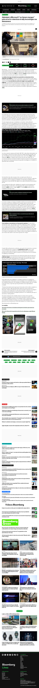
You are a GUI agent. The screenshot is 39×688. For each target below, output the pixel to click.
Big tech (19, 360)
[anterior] (3, 352)
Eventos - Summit (22, 680)
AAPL (18, 187)
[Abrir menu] (3, 6)
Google (19, 362)
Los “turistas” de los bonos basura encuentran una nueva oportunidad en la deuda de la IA (14, 474)
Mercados (3, 673)
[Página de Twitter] (5, 655)
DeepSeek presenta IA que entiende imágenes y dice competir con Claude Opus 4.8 (10, 606)
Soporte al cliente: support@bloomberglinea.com (27, 682)
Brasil (21, 656)
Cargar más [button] (19, 611)
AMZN (7, 187)
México (21, 657)
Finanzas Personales (5, 677)
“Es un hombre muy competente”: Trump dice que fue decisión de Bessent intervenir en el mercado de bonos (16, 418)
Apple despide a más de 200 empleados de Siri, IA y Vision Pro (15, 425)
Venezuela (21, 660)
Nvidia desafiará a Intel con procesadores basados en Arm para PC (21, 105)
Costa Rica (22, 665)
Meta (28, 362)
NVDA (26, 187)
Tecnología (5, 14)
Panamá (21, 663)
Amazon (14, 362)
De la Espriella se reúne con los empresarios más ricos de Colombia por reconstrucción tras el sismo (10, 352)
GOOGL (25, 73)
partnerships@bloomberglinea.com (25, 681)
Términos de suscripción (24, 674)
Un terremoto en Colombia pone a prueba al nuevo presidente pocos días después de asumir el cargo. (15, 512)
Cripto (3, 676)
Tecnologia (24, 360)
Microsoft (33, 360)
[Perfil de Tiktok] (15, 655)
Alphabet (23, 362)
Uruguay (21, 664)
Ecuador (21, 662)
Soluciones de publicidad (24, 683)
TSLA (30, 155)
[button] (36, 29)
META (8, 157)
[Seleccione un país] (14, 6)
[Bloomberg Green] (19, 522)
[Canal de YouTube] (7, 655)
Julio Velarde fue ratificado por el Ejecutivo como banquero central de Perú (28, 589)
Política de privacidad (23, 673)
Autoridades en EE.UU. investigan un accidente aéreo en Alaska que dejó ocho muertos (10, 589)
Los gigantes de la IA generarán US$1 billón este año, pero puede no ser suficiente (18, 497)
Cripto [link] (28, 9)
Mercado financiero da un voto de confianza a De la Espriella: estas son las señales (10, 554)
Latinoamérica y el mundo (24, 655)
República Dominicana (23, 667)
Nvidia (10, 362)
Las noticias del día (6, 360)
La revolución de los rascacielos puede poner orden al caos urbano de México (17, 494)
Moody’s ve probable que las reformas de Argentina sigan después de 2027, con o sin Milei (10, 571)
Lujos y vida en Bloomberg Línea (10, 614)
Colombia (21, 659)
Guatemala (22, 668)
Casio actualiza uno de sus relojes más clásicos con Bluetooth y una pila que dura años (10, 644)
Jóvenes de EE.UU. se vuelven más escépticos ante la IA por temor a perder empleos (28, 352)
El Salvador (22, 666)
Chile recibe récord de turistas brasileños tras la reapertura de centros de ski (27, 554)
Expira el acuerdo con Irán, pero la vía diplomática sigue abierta (16, 508)
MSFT (16, 73)
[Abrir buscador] (5, 6)
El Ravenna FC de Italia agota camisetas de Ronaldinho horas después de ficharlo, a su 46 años (27, 644)
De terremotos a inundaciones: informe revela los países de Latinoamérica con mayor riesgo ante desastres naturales (15, 528)
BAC (3, 87)
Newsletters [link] (13, 9)
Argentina (21, 658)
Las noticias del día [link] (6, 9)
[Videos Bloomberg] (19, 505)
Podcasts (3, 678)
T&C (21, 676)
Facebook (32, 362)
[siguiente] (36, 352)
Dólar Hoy (3, 674)
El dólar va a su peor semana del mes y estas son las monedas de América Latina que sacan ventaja (16, 457)
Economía (3, 672)
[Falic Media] (35, 7)
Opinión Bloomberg (6, 491)
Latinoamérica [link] (34, 9)
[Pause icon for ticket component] (2, 12)
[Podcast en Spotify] (17, 655)
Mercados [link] (18, 9)
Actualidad (3, 675)
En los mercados (14, 360)
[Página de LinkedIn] (12, 655)
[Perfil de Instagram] (10, 655)
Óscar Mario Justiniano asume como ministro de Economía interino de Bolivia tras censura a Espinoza (28, 571)
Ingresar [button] (35, 5)
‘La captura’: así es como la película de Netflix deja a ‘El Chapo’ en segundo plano (28, 627)
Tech (29, 360)
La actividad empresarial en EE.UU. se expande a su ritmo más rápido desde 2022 (28, 606)
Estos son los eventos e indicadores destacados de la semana (20, 192)
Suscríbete (22, 672)
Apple (6, 362)
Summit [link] (24, 9)
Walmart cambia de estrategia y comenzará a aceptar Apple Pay (16, 421)
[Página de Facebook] (3, 655)
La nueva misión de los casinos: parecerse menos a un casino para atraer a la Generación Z (9, 627)
